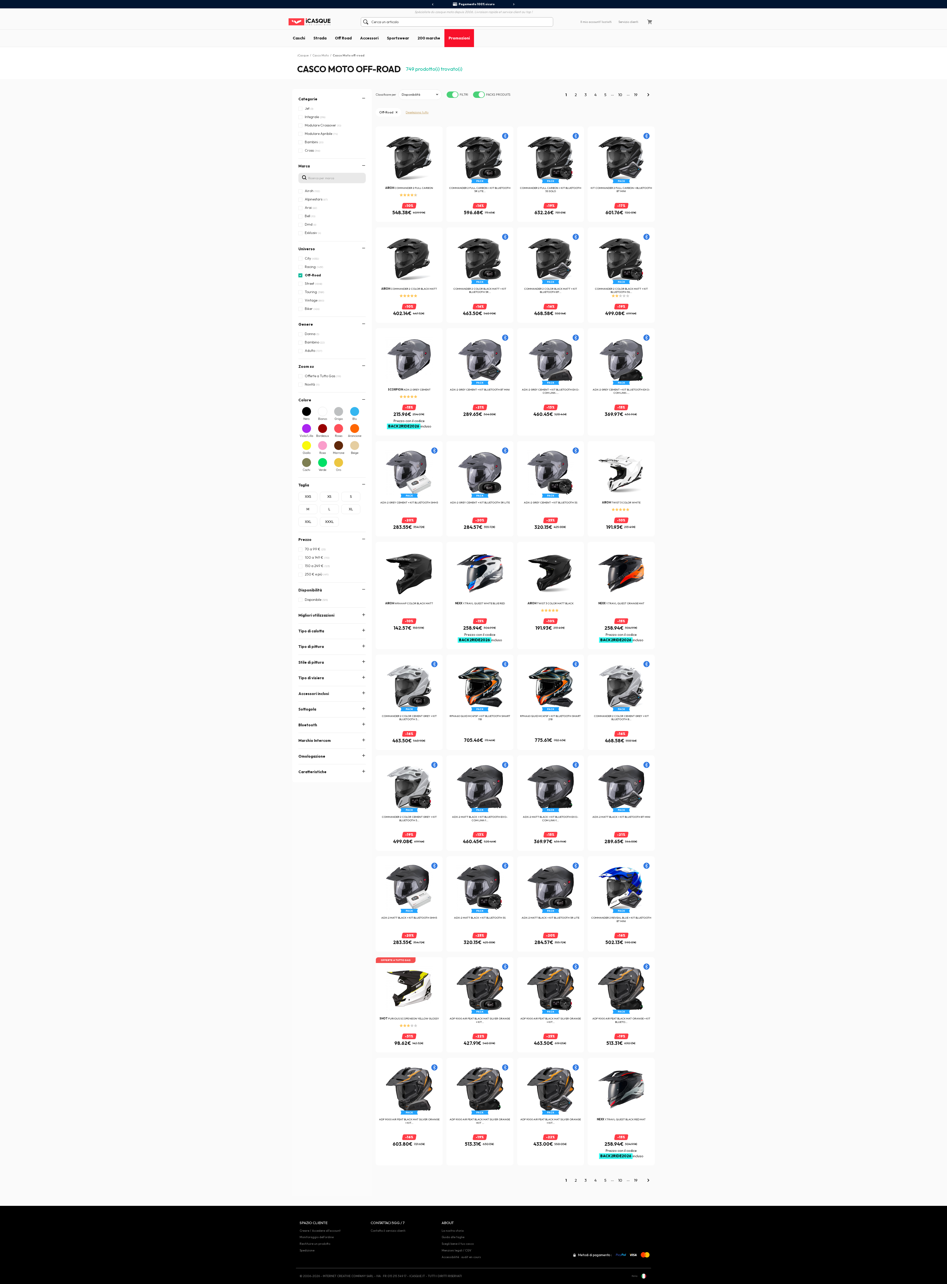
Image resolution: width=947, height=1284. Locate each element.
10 (620, 94)
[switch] (452, 94)
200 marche (429, 38)
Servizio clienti (628, 22)
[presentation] (433, 4)
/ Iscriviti (606, 22)
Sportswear (398, 38)
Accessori (369, 38)
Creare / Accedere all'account (320, 1230)
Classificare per (386, 94)
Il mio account (590, 22)
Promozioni (459, 38)
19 (635, 94)
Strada (320, 38)
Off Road (343, 38)
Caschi (299, 38)
